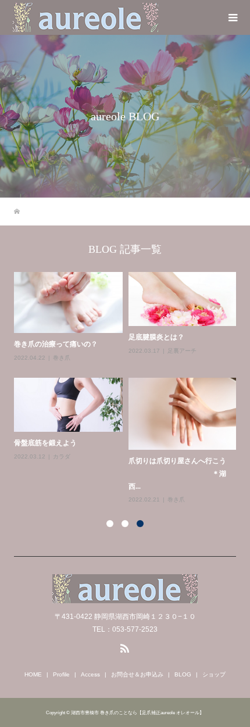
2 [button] (125, 523)
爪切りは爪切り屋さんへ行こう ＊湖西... (177, 473)
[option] (128, 388)
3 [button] (140, 523)
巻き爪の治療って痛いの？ (56, 344)
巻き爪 (61, 357)
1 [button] (109, 523)
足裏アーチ (182, 351)
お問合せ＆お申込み (137, 674)
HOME (33, 674)
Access (90, 674)
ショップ (214, 674)
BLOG (182, 674)
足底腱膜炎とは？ (156, 337)
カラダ (61, 456)
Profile (61, 674)
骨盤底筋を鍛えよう (45, 443)
